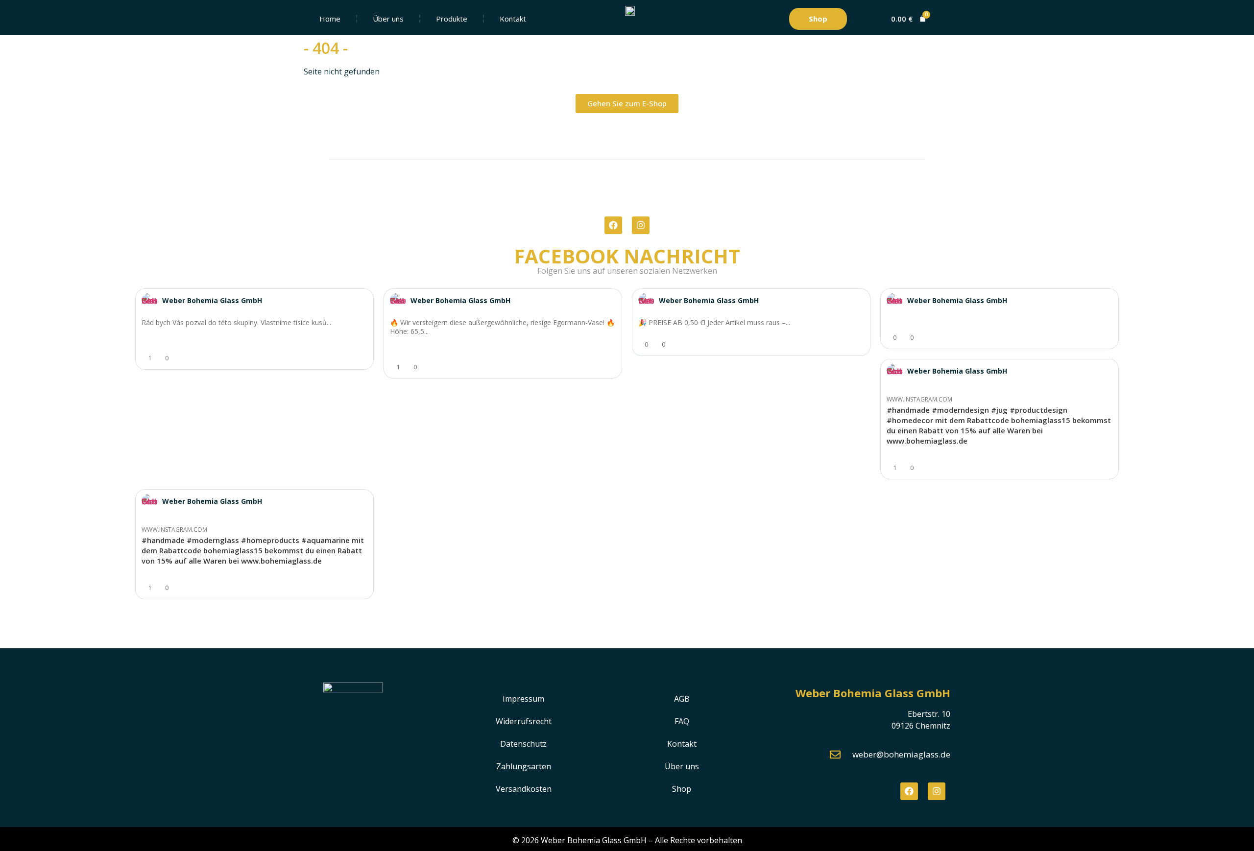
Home (329, 19)
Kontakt (513, 19)
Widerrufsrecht (524, 721)
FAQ (682, 721)
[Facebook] (613, 225)
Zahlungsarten (523, 766)
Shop (681, 788)
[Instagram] (641, 225)
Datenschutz (523, 743)
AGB (682, 698)
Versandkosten (524, 788)
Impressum (523, 698)
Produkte (451, 19)
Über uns (388, 19)
